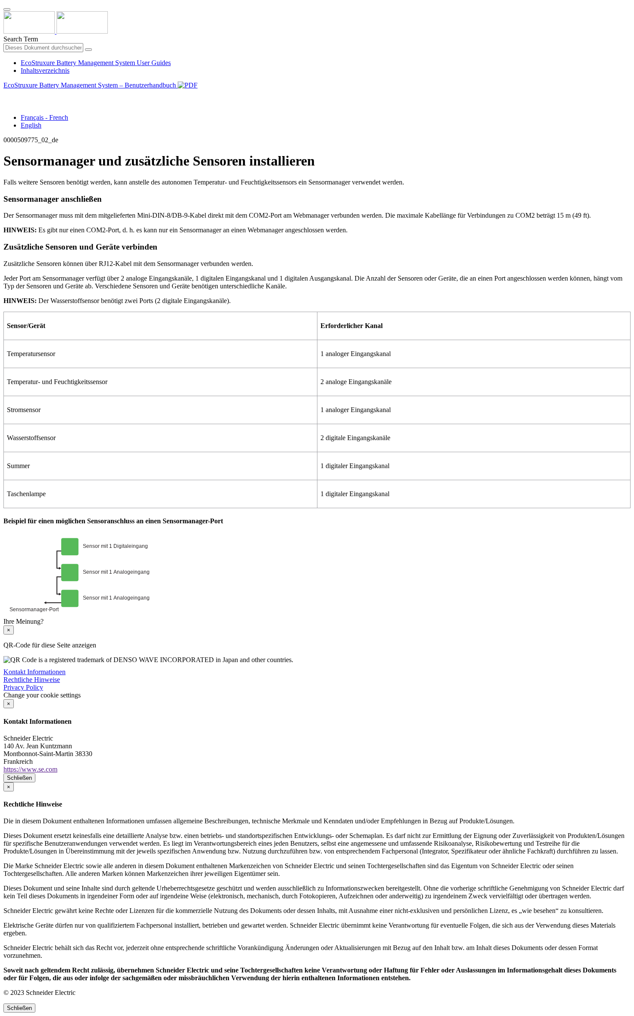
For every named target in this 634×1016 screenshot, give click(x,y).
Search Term (20, 39)
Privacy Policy (23, 687)
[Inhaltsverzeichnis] (6, 95)
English (31, 125)
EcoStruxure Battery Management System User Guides (96, 62)
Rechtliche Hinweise (31, 679)
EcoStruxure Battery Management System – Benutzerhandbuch (90, 85)
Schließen (19, 778)
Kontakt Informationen (34, 671)
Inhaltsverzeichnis (45, 70)
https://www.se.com (30, 769)
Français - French (44, 117)
